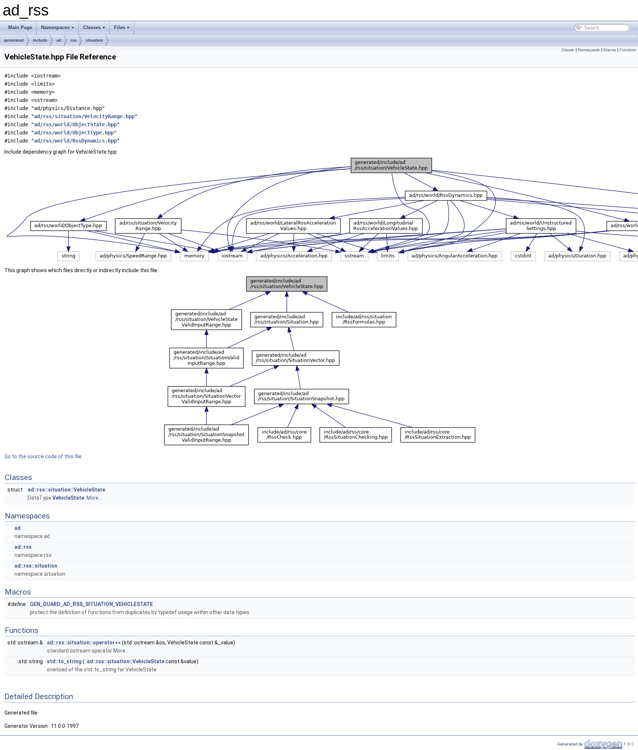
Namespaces (55, 27)
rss (73, 40)
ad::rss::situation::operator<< (84, 642)
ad (58, 40)
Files (119, 27)
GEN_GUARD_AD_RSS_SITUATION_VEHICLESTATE (91, 604)
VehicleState (68, 498)
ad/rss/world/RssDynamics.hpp (75, 141)
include (40, 40)
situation (94, 40)
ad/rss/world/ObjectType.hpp (74, 133)
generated (14, 40)
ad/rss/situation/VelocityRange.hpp (84, 116)
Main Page (20, 27)
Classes (92, 27)
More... (94, 498)
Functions (628, 50)
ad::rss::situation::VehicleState (66, 490)
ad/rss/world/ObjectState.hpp (75, 124)
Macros (609, 50)
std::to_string (64, 661)
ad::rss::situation (35, 566)
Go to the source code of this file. (43, 456)
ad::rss (23, 547)
